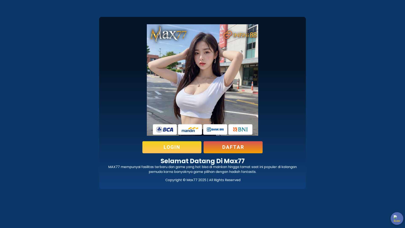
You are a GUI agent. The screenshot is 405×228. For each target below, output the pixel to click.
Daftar (233, 147)
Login (171, 147)
